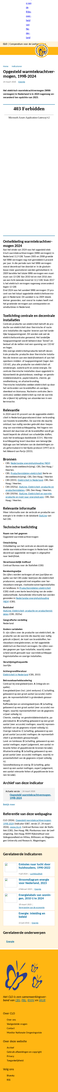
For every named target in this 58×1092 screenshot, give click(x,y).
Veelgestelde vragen (17, 1024)
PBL (23, 1000)
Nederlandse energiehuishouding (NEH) (30, 463)
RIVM (31, 1000)
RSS (8, 1080)
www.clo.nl (15, 827)
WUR (42, 1000)
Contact (11, 1028)
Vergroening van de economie (32, 908)
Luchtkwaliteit (36, 874)
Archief (10, 1048)
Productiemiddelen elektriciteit (26, 473)
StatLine (43, 516)
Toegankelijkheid (15, 1060)
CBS (17, 1000)
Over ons (11, 1020)
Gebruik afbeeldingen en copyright (24, 1052)
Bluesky (10, 1076)
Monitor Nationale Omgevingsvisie (24, 1033)
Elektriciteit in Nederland (30, 480)
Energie (21, 82)
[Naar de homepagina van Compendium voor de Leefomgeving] (29, 20)
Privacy (10, 1056)
